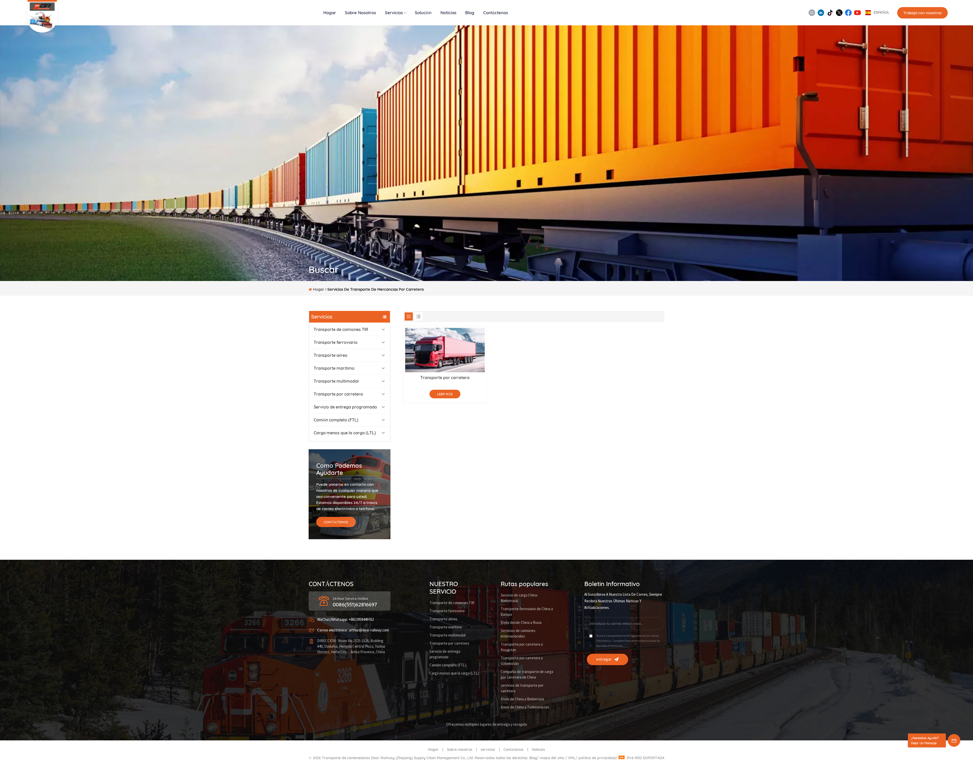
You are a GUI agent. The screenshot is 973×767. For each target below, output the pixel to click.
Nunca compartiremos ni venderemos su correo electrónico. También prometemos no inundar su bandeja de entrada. (628, 641)
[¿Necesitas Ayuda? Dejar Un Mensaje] (954, 740)
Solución (423, 12)
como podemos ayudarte (339, 469)
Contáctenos (495, 12)
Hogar (329, 12)
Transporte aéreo (330, 355)
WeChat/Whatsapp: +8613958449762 (345, 619)
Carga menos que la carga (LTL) (345, 432)
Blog (469, 12)
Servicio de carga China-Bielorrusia (519, 598)
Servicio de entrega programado (345, 406)
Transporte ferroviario (336, 342)
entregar (604, 659)
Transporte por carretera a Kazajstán (522, 647)
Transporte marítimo (334, 368)
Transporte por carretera (338, 394)
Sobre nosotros (360, 12)
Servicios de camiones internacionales (518, 633)
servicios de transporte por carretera (522, 688)
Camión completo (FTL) (336, 419)
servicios (488, 749)
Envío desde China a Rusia (521, 622)
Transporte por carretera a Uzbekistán (522, 661)
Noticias (448, 12)
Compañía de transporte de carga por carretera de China (527, 674)
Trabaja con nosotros (922, 12)
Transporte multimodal (336, 381)
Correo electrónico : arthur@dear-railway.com (353, 630)
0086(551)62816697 (355, 604)
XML (571, 758)
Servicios (394, 12)
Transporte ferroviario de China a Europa (527, 612)
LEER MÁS (445, 394)
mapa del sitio (552, 758)
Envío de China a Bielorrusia (522, 699)
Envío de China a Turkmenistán (525, 707)
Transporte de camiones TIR (341, 329)
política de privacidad (596, 758)
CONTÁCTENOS (336, 522)
